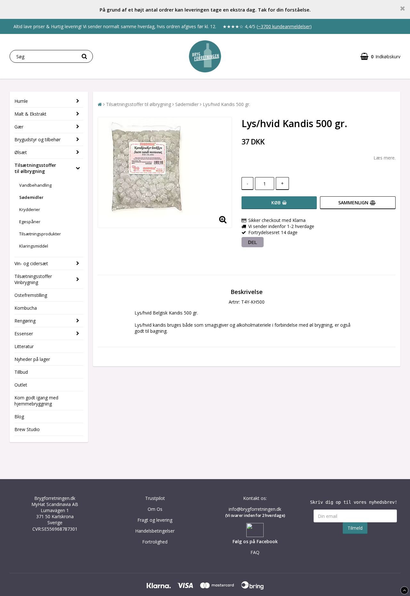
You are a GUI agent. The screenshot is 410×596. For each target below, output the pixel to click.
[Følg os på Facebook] (255, 535)
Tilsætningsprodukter (40, 234)
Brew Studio (27, 429)
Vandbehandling (35, 185)
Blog (19, 416)
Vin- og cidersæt (31, 263)
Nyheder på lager (32, 359)
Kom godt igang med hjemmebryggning (36, 401)
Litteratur (24, 346)
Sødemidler (31, 197)
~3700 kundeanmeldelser (284, 26)
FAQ (254, 552)
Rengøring (25, 321)
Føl (236, 541)
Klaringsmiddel (33, 246)
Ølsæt (20, 152)
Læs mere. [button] (384, 158)
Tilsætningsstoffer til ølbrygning (35, 168)
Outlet (20, 385)
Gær (18, 127)
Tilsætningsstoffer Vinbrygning (33, 279)
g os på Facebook (258, 541)
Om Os (155, 509)
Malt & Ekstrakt (30, 114)
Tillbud (21, 372)
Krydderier (29, 209)
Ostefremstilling (30, 295)
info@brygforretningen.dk (255, 509)
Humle (21, 101)
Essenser (23, 334)
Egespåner (29, 222)
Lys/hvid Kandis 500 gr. (226, 104)
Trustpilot (155, 498)
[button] (380, 56)
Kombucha (25, 308)
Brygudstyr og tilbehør (37, 139)
